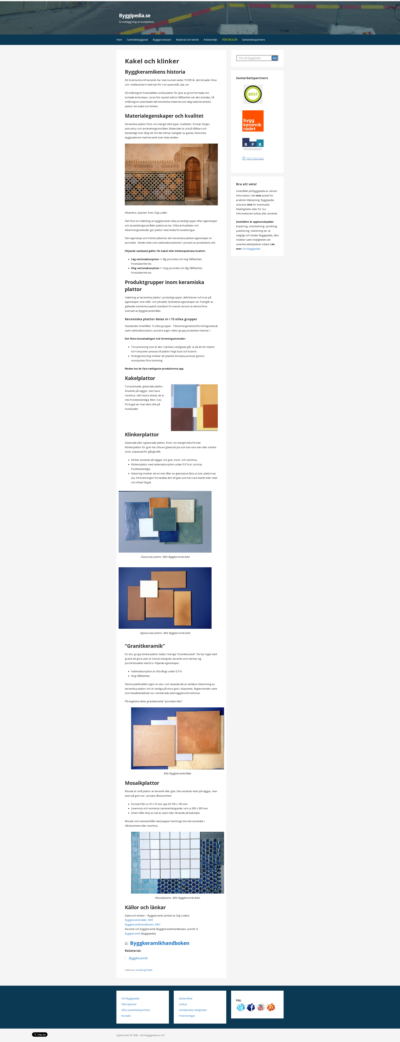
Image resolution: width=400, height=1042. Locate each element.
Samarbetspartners (253, 39)
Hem (119, 39)
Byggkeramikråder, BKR (139, 920)
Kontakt (126, 1015)
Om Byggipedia (251, 248)
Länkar (183, 1004)
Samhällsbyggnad (137, 39)
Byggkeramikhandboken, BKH (142, 924)
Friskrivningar (187, 1015)
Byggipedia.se (134, 15)
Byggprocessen (162, 39)
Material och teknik (187, 39)
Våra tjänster (129, 1004)
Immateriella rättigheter (193, 1010)
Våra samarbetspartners (135, 1010)
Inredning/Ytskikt (144, 969)
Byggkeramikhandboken (159, 943)
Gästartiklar (186, 998)
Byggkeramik (132, 933)
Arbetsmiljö (210, 39)
